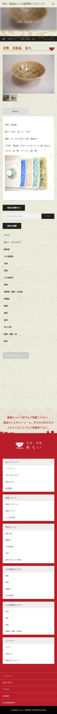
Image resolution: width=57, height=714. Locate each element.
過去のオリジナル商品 (13, 560)
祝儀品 (7, 299)
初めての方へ (10, 482)
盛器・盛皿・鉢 (10, 334)
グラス (7, 235)
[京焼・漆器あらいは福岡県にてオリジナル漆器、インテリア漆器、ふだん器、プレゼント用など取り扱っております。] (28, 447)
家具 (6, 341)
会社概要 (8, 488)
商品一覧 (8, 533)
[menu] (53, 3)
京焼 (6, 263)
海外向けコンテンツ (12, 660)
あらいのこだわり (11, 475)
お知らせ (8, 654)
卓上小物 (7, 327)
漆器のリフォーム (11, 504)
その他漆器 (8, 256)
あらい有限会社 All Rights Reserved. (33, 710)
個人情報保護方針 (9, 703)
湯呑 (6, 313)
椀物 (6, 285)
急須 (6, 320)
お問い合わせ (7, 682)
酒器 (6, 270)
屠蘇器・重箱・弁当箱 (13, 292)
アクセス (6, 689)
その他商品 (8, 277)
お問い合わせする (14, 356)
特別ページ (12, 39)
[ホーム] (3, 37)
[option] (28, 74)
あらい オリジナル (12, 242)
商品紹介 (15, 111)
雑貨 (6, 306)
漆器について (10, 511)
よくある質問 (10, 517)
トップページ (10, 469)
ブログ (7, 647)
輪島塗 (7, 249)
